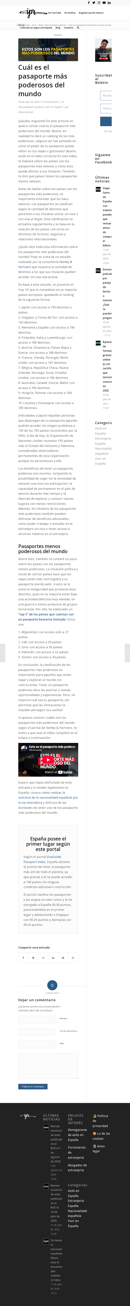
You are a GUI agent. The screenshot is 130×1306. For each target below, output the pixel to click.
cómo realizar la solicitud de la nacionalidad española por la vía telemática (48, 798)
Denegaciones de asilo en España (78, 1135)
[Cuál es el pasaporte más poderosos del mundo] (48, 49)
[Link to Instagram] (98, 2)
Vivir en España (53, 107)
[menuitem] (24, 12)
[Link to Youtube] (104, 2)
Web (62, 1043)
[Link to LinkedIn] (109, 2)
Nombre (63, 1018)
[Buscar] (78, 27)
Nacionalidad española (31, 107)
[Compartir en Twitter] (33, 958)
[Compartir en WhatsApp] (43, 958)
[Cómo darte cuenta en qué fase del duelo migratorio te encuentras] (2, 653)
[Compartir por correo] (63, 958)
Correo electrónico (68, 1031)
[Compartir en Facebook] (23, 958)
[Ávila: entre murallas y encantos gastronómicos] (127, 653)
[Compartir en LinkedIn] (53, 958)
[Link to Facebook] (88, 2)
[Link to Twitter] (93, 2)
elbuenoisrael (25, 112)
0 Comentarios (50, 101)
